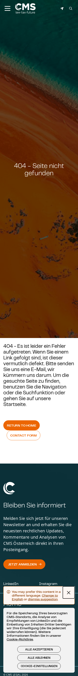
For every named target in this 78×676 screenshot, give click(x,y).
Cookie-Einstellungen (39, 666)
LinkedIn (11, 583)
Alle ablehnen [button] (39, 658)
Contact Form (23, 435)
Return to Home (21, 425)
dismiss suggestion (43, 599)
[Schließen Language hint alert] (68, 592)
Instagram (48, 583)
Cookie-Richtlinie (20, 639)
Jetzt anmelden (22, 564)
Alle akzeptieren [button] (39, 649)
